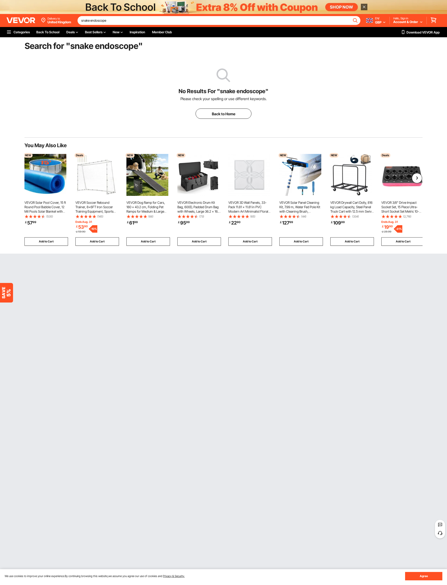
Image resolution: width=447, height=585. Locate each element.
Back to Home (223, 114)
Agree (424, 576)
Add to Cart (46, 241)
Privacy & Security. (174, 576)
